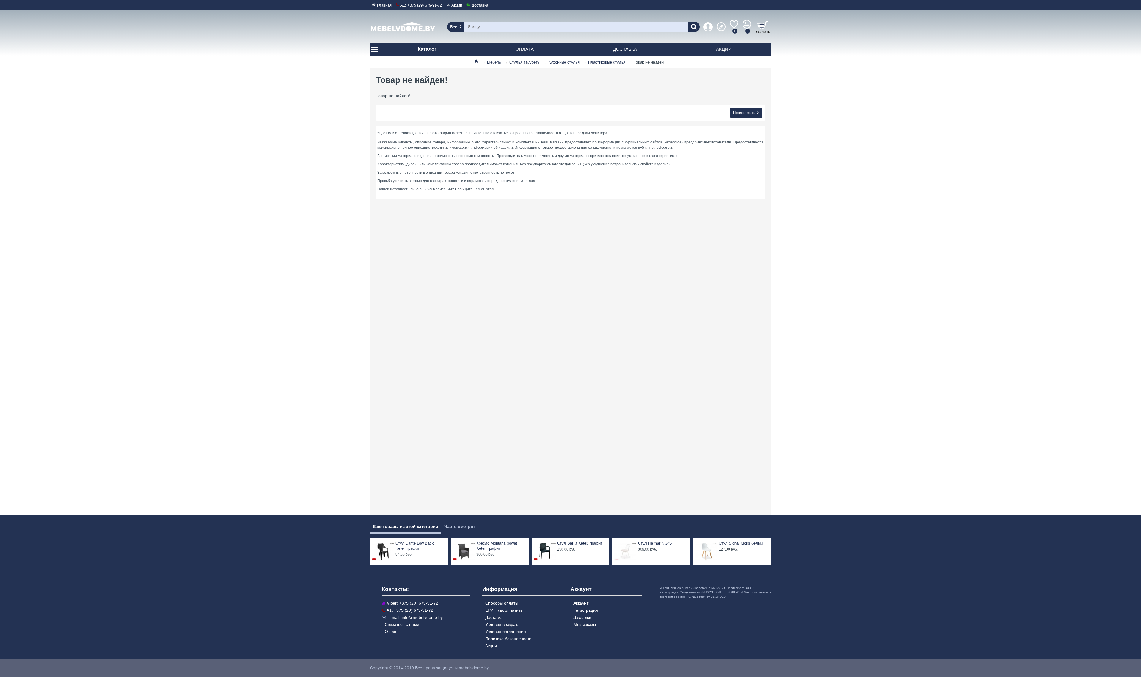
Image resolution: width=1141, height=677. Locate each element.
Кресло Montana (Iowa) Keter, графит (496, 546)
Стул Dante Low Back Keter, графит (414, 546)
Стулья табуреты (524, 62)
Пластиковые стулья (606, 62)
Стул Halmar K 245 (655, 543)
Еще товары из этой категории (405, 526)
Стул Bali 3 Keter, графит (579, 543)
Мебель (494, 62)
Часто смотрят (459, 526)
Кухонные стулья (564, 62)
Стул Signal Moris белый (741, 543)
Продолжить (744, 112)
